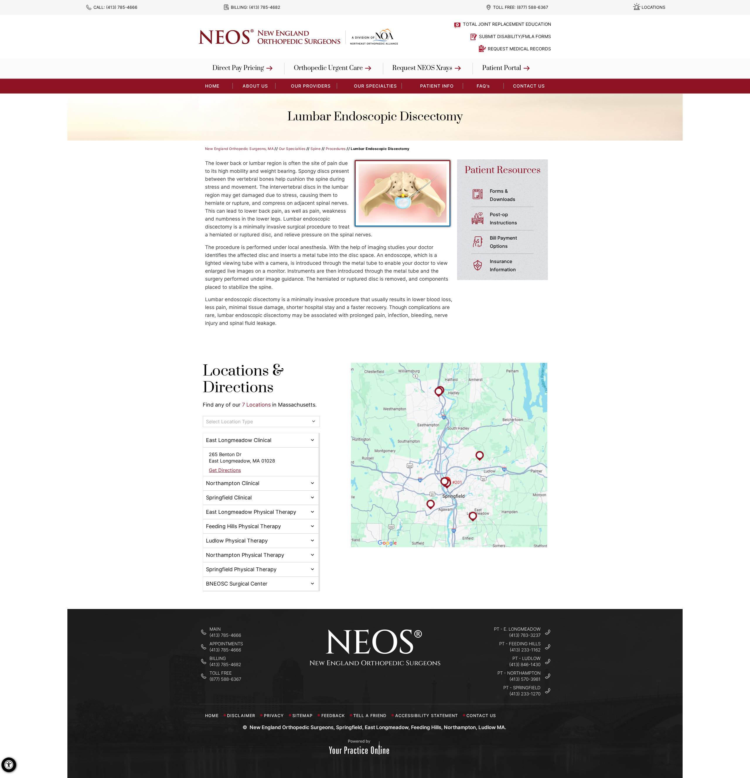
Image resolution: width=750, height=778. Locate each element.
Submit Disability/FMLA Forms (515, 36)
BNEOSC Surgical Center (236, 584)
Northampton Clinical (232, 483)
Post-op (503, 218)
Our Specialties (375, 86)
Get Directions (225, 470)
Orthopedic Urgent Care (328, 68)
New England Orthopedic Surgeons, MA (239, 148)
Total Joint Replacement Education (507, 24)
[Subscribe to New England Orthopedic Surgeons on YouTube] (393, 683)
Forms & (502, 195)
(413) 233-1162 (525, 650)
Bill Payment (503, 242)
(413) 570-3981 (525, 679)
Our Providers (311, 86)
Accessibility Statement (426, 715)
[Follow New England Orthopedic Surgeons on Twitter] (375, 683)
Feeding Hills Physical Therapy (243, 526)
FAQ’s (483, 86)
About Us (255, 86)
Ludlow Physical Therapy (237, 541)
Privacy (274, 715)
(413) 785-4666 (121, 7)
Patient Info (437, 86)
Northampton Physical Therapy (245, 555)
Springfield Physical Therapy (241, 569)
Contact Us (529, 86)
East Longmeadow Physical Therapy (251, 512)
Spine (316, 148)
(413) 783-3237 (525, 635)
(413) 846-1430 (525, 664)
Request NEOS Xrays (422, 68)
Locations (653, 7)
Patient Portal (501, 68)
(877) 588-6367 (532, 7)
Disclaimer (241, 715)
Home (212, 715)
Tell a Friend (369, 715)
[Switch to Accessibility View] (8, 764)
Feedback (333, 715)
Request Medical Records (519, 49)
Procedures (336, 148)
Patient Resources (503, 170)
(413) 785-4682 (264, 7)
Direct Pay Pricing (238, 68)
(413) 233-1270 (525, 694)
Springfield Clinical (229, 497)
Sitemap (302, 715)
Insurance (503, 265)
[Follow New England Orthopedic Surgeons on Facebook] (356, 683)
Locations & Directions (243, 379)
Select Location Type (229, 421)
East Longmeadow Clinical (238, 440)
